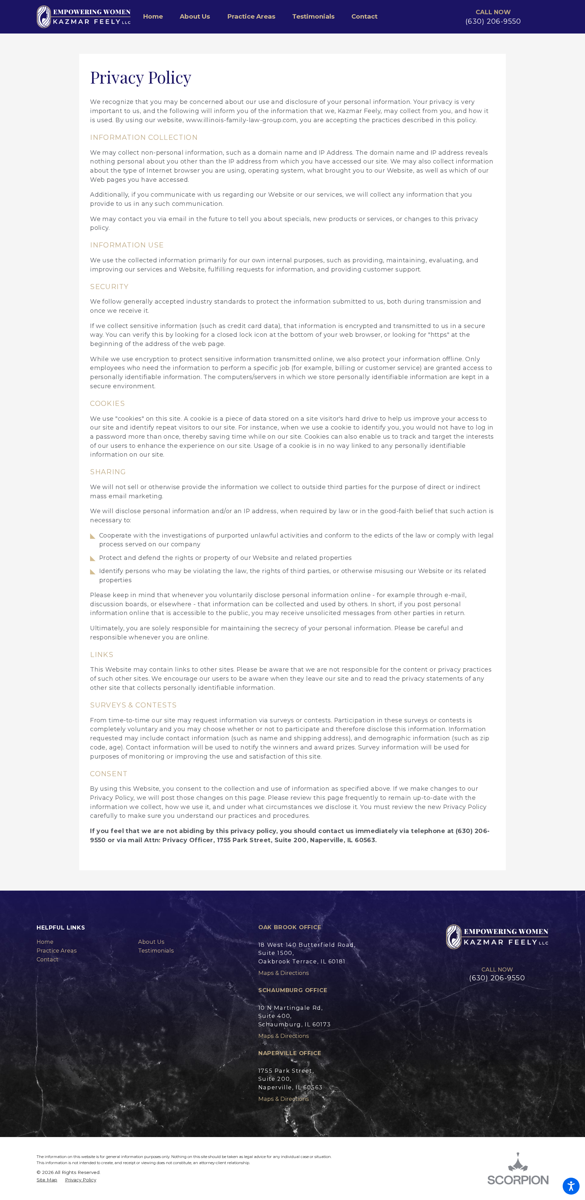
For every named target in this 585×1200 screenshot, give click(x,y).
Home (45, 941)
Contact (48, 959)
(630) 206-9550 (493, 21)
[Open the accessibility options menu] (571, 1186)
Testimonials (156, 950)
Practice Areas (57, 950)
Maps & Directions (283, 972)
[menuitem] (157, 16)
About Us (151, 941)
